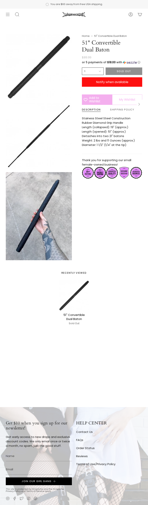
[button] (17, 14)
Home (86, 36)
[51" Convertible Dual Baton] (74, 295)
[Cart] (140, 14)
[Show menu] (8, 14)
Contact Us (84, 432)
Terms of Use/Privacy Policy (95, 464)
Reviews (82, 456)
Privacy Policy (13, 491)
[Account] (130, 14)
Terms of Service (35, 491)
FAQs (79, 440)
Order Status (85, 448)
